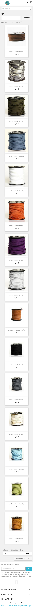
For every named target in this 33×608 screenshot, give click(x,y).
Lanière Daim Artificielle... (16, 86)
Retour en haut (23, 558)
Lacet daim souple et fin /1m (16, 330)
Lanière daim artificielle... (16, 52)
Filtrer (27, 18)
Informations (7, 599)
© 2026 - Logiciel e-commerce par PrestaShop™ (16, 606)
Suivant (27, 553)
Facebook (16, 582)
